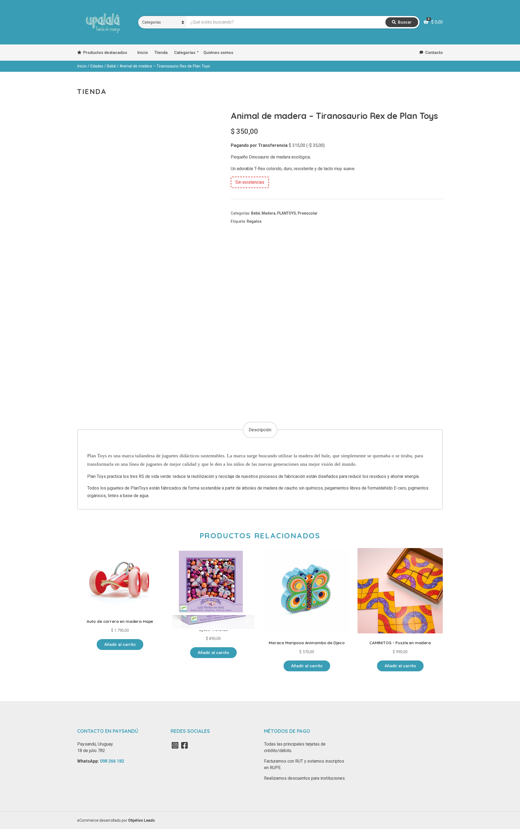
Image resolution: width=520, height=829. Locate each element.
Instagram (175, 745)
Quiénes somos (218, 52)
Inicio (142, 52)
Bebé (111, 66)
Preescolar (308, 213)
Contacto (434, 52)
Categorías (184, 52)
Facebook (184, 745)
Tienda (161, 52)
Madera (268, 213)
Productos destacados (105, 52)
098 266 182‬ (112, 761)
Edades (96, 66)
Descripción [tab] (260, 429)
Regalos (254, 221)
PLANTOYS (286, 213)
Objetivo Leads (141, 820)
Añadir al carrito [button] (120, 644)
